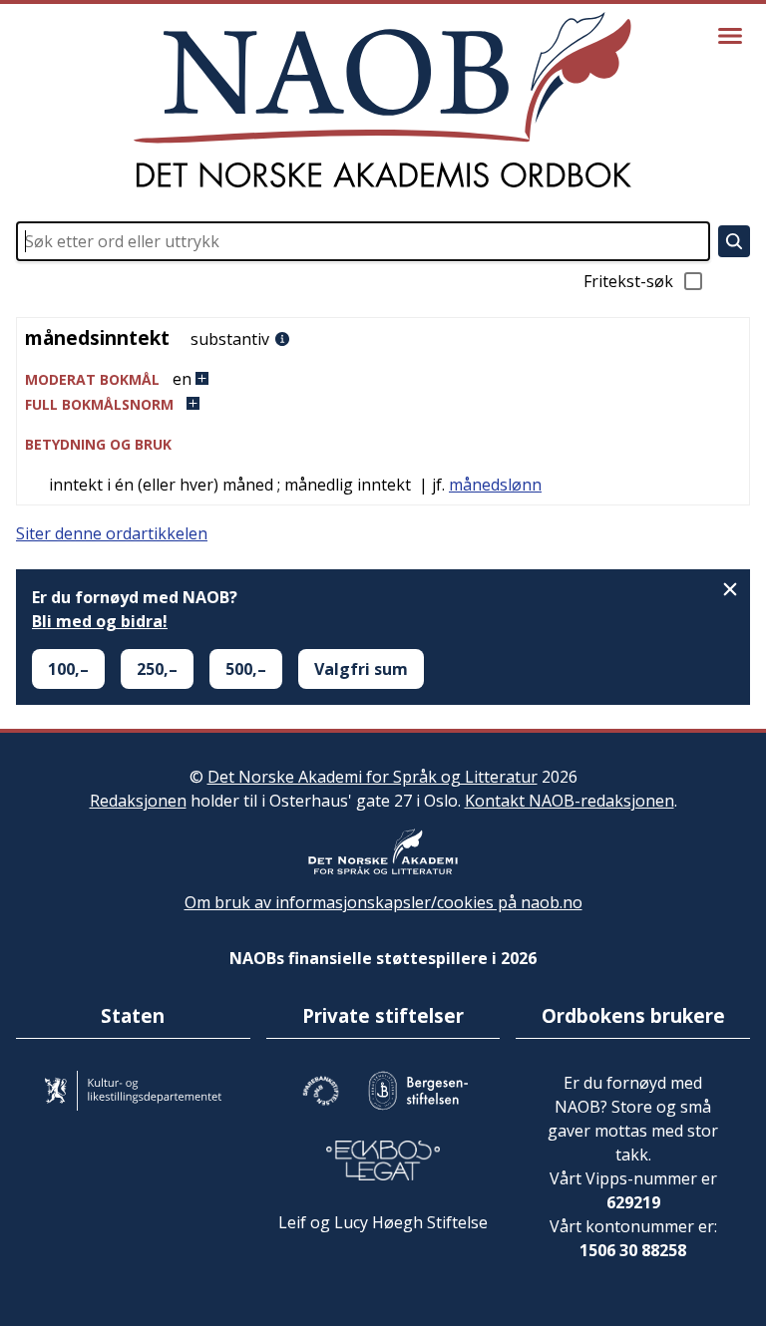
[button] (383, 379)
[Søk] (734, 241)
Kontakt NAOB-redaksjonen (569, 801)
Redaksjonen (138, 801)
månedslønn (495, 485)
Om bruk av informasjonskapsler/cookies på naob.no (383, 902)
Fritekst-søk (628, 281)
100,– (68, 669)
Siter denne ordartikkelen (111, 533)
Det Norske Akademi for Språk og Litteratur (372, 777)
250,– (157, 669)
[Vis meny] (730, 36)
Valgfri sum (361, 669)
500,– (245, 669)
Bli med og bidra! (100, 621)
